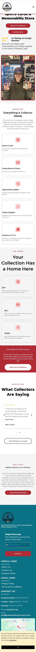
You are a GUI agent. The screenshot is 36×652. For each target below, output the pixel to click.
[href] (18, 627)
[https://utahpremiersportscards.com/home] (7, 7)
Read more (9, 419)
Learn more (13, 640)
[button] (33, 7)
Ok (18, 647)
